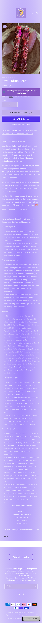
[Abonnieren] (34, 586)
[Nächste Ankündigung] (37, 2)
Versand (11, 96)
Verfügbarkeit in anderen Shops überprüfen (17, 134)
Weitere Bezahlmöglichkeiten (21, 124)
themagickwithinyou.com (19, 612)
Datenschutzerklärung (16, 615)
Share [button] (6, 536)
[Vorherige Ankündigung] (4, 2)
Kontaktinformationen (21, 618)
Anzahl (4, 100)
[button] (4, 12)
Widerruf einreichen (21, 557)
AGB (37, 615)
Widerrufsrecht (29, 615)
